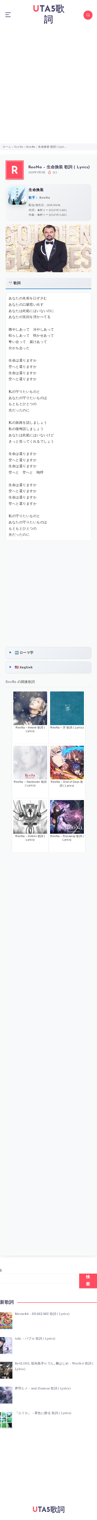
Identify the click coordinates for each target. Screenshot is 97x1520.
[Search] (87, 15)
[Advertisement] (48, 80)
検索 (88, 1280)
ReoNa (18, 147)
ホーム (7, 147)
